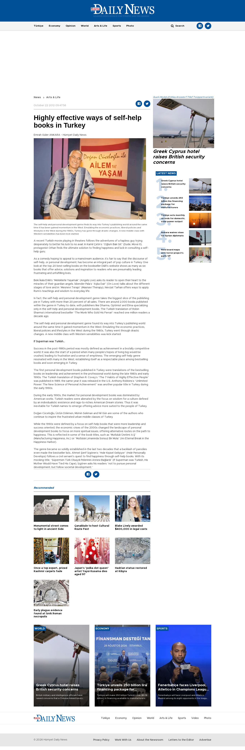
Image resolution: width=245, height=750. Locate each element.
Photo (130, 26)
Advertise (205, 740)
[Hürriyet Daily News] (122, 10)
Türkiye (38, 26)
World (85, 26)
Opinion (71, 26)
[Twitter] (208, 26)
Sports (117, 26)
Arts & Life (100, 26)
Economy (54, 26)
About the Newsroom (150, 740)
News (37, 97)
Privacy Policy (101, 740)
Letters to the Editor (181, 740)
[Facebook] (200, 26)
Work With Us (123, 740)
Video (195, 718)
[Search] (172, 25)
